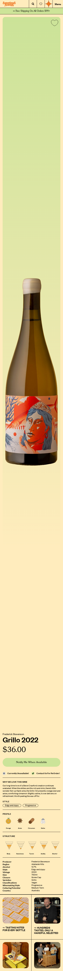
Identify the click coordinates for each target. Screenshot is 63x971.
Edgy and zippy (12, 805)
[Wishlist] (41, 4)
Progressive (30, 805)
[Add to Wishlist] (54, 23)
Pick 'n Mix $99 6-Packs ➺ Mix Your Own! (31, 11)
